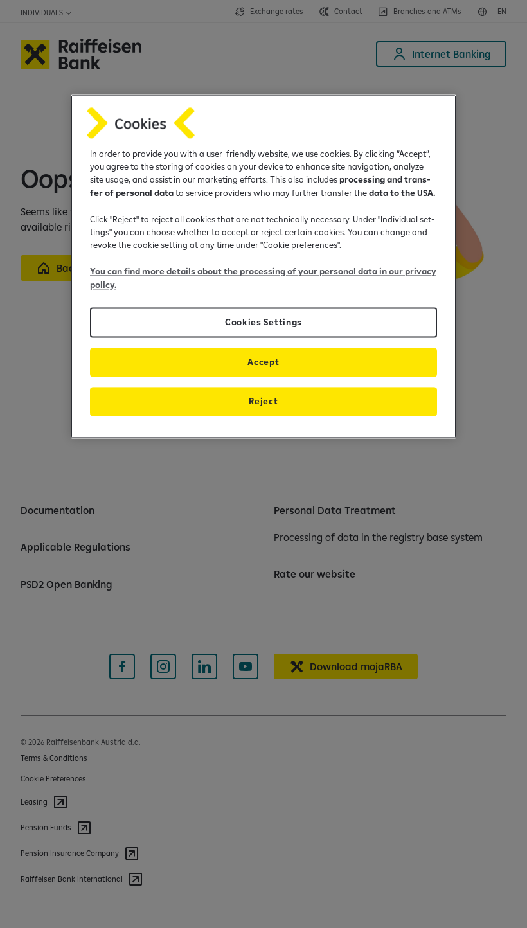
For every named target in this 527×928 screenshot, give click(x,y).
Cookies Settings (263, 322)
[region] (263, 266)
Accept (263, 362)
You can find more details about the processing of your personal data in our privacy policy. (263, 278)
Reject (263, 401)
